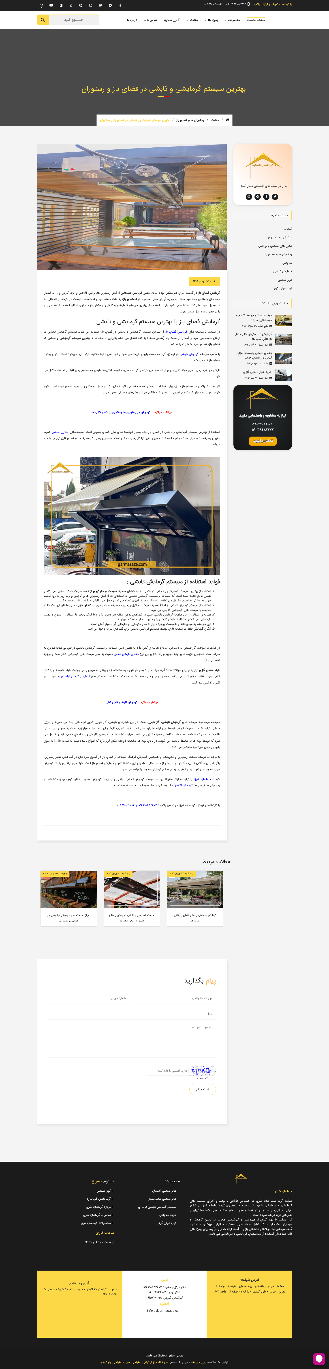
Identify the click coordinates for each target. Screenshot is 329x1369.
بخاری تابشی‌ (59, 431)
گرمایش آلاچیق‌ (183, 785)
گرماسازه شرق (202, 779)
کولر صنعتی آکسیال (164, 1190)
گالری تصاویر (172, 19)
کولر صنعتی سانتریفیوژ (163, 1198)
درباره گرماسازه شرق (99, 1206)
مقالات (215, 120)
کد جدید (202, 1078)
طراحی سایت (131, 1362)
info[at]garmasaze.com (164, 1311)
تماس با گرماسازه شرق (97, 1214)
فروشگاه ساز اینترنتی (155, 1362)
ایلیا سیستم (198, 1362)
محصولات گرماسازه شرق (96, 1222)
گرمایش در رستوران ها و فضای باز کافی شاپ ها (121, 412)
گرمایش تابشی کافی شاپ (122, 702)
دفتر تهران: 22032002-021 (164, 1292)
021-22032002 (213, 4)
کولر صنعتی (285, 279)
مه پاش (287, 262)
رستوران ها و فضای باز (190, 120)
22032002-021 (126, 805)
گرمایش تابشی (189, 354)
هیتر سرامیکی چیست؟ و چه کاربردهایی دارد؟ (254, 318)
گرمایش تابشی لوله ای (75, 676)
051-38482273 (236, 4)
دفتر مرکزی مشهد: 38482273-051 (164, 1287)
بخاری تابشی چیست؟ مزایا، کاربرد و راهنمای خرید (254, 355)
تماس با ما (150, 19)
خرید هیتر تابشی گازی (257, 372)
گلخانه (288, 228)
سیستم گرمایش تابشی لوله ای (157, 1206)
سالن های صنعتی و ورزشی (275, 245)
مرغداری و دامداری (280, 237)
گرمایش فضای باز (176, 331)
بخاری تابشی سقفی (126, 654)
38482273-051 (147, 805)
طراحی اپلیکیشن (110, 1362)
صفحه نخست (256, 19)
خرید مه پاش (168, 1214)
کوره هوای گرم (283, 288)
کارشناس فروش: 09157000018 (164, 1297)
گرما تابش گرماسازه (99, 1198)
